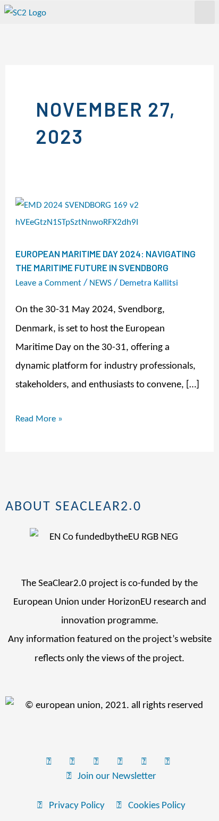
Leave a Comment (48, 283)
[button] (205, 12)
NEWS (100, 283)
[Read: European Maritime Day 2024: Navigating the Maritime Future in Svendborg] (109, 213)
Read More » (39, 417)
